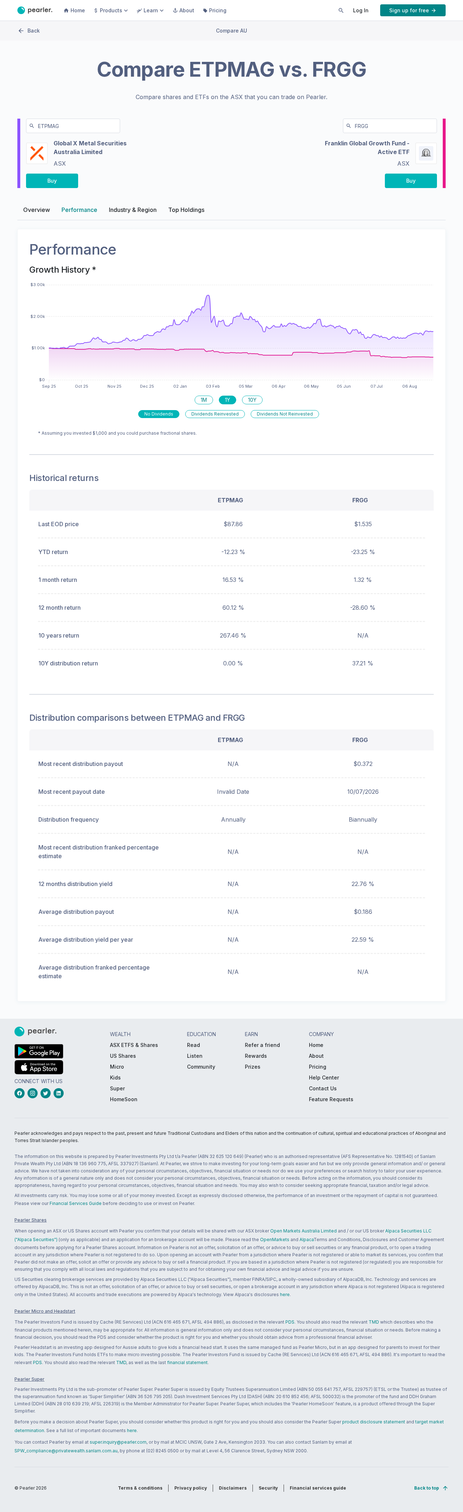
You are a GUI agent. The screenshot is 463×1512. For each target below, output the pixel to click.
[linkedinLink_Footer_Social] (60, 1093)
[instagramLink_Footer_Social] (34, 1093)
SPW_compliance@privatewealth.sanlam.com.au (66, 1450)
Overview (36, 209)
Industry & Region (133, 209)
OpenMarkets (274, 1239)
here (285, 1294)
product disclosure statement (373, 1421)
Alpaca (307, 1239)
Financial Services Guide (76, 1203)
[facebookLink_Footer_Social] (20, 1093)
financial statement (187, 1362)
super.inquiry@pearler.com (118, 1442)
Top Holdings (186, 209)
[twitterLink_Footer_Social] (47, 1093)
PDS (289, 1322)
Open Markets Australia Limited (303, 1231)
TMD (374, 1322)
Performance (79, 209)
